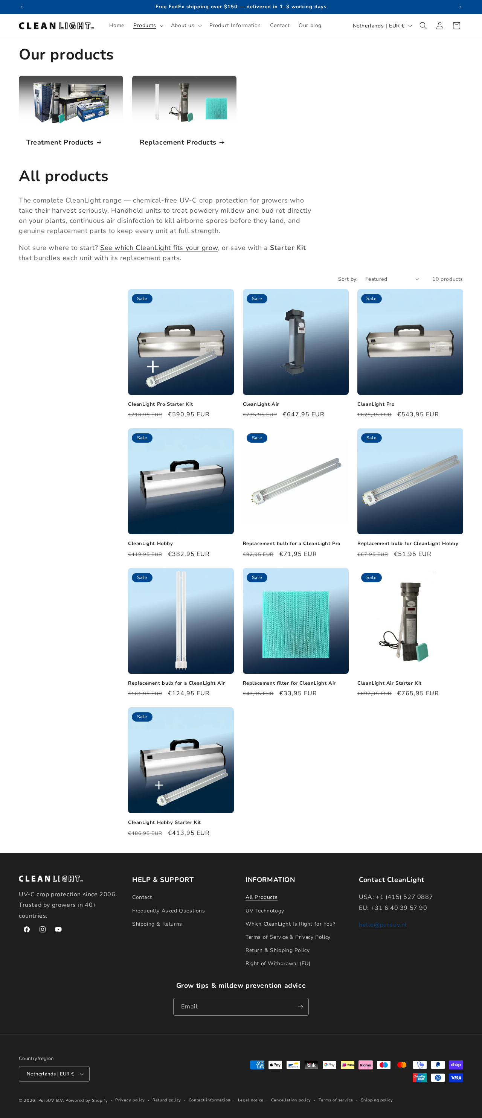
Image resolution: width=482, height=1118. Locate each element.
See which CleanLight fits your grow (159, 247)
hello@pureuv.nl (383, 925)
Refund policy (167, 1100)
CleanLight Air (261, 404)
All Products (262, 897)
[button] (147, 26)
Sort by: (348, 279)
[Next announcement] (460, 7)
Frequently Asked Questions (168, 910)
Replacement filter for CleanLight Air (289, 683)
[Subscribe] (300, 1007)
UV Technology (265, 910)
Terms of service (336, 1100)
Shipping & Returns (157, 924)
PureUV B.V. (51, 1100)
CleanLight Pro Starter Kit (160, 404)
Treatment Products (60, 142)
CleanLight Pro (375, 404)
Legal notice (251, 1100)
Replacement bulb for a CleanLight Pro (291, 544)
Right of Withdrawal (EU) (278, 963)
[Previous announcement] (21, 7)
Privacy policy (130, 1100)
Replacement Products (178, 142)
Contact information (209, 1100)
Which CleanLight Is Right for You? (290, 924)
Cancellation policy (291, 1100)
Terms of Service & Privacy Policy (288, 937)
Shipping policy (377, 1100)
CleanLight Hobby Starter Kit (164, 822)
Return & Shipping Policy (278, 950)
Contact (142, 897)
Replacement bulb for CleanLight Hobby (407, 544)
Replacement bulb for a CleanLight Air (176, 683)
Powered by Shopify (87, 1100)
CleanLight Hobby (150, 544)
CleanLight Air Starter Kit (389, 683)
